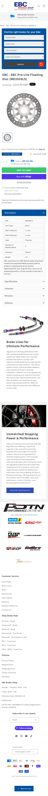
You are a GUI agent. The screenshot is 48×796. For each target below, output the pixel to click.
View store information (13, 194)
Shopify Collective (10, 606)
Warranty (6, 676)
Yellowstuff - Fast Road (12, 633)
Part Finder (6, 582)
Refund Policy (8, 664)
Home (2, 25)
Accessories (7, 594)
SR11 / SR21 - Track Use (12, 649)
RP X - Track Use (9, 645)
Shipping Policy (8, 669)
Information (7, 598)
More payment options (24, 182)
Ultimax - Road (8, 621)
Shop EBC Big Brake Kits (20, 490)
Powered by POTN (31, 776)
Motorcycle (7, 586)
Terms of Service (9, 672)
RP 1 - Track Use (9, 641)
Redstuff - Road (8, 629)
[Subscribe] (35, 720)
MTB (4, 590)
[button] (2, 6)
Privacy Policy (8, 660)
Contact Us (6, 610)
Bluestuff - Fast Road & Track (14, 637)
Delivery (5, 602)
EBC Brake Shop (21, 776)
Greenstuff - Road (9, 625)
